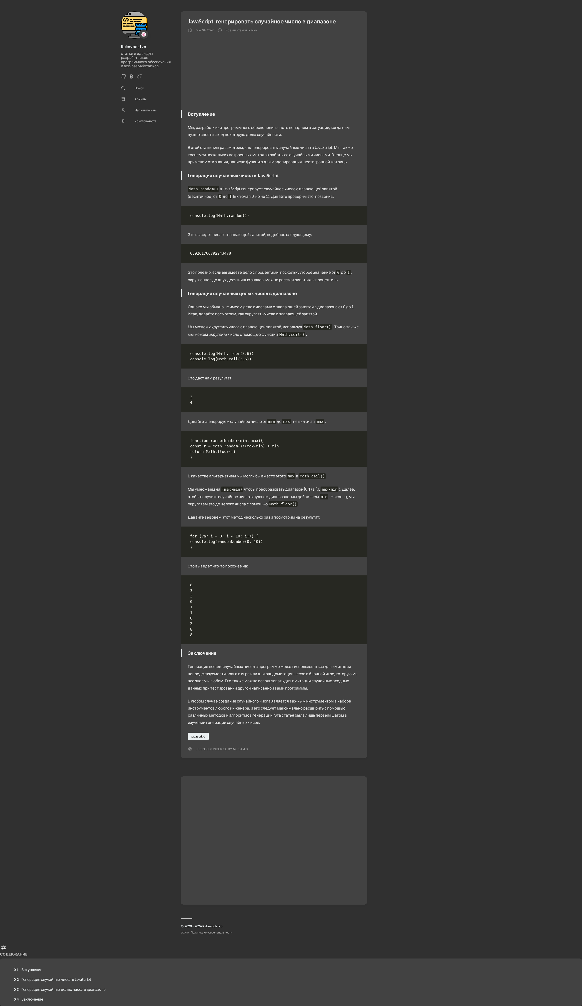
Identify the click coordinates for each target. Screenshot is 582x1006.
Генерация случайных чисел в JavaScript (56, 979)
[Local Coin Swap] (131, 77)
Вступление (31, 969)
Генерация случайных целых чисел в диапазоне (63, 989)
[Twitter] (139, 77)
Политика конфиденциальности (211, 932)
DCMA (185, 932)
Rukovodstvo (133, 46)
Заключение (32, 999)
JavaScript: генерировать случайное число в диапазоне (262, 21)
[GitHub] (123, 77)
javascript (198, 736)
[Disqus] (274, 840)
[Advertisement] (317, 71)
